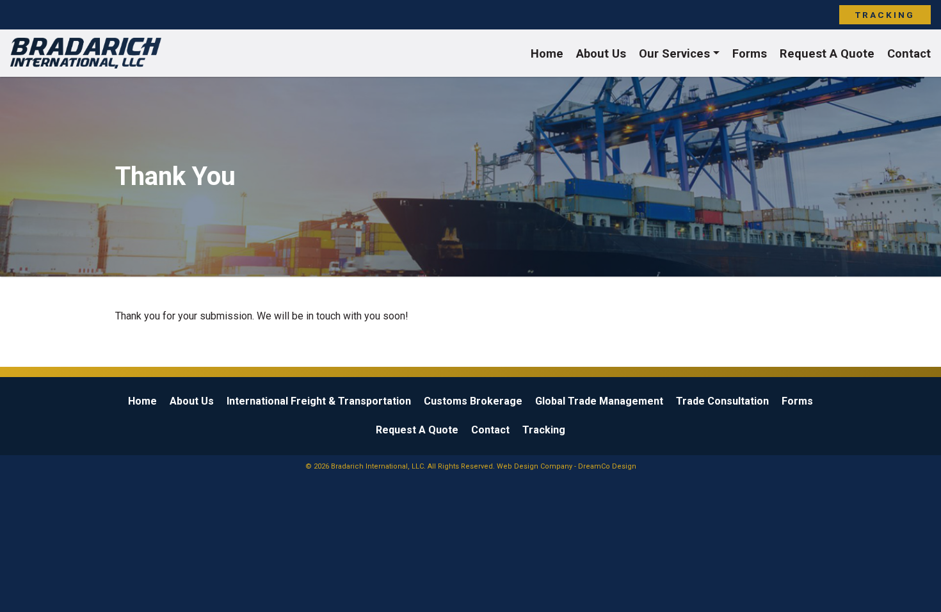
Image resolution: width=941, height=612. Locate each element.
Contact (909, 53)
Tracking (885, 15)
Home (547, 53)
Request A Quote (827, 53)
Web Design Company (534, 466)
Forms (749, 53)
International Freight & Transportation (319, 401)
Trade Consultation (722, 401)
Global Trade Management (599, 401)
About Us (601, 53)
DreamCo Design (607, 466)
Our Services (674, 53)
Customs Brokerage (473, 401)
